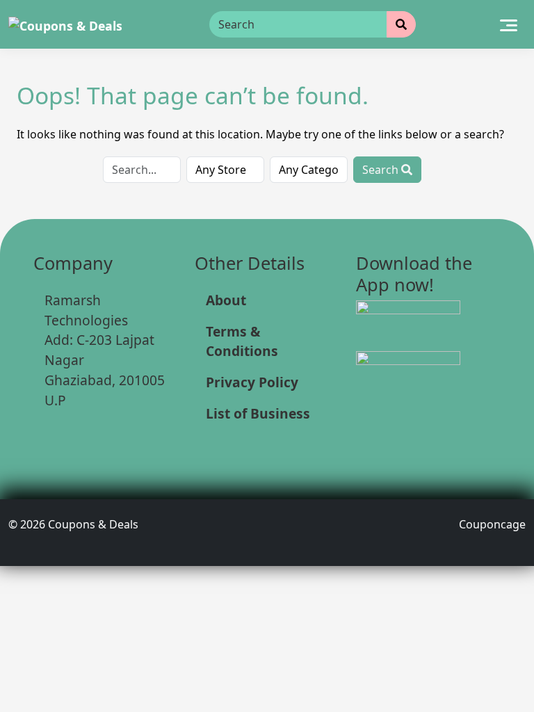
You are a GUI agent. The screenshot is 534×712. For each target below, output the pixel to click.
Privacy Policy (252, 382)
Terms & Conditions (242, 341)
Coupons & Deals (93, 524)
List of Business (258, 413)
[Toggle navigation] (509, 24)
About (226, 300)
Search (381, 169)
